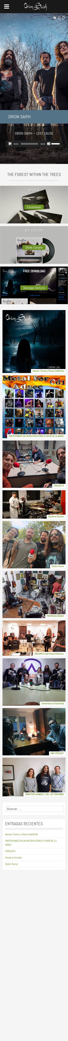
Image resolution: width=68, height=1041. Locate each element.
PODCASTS (10, 851)
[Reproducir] (10, 143)
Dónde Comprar (34, 247)
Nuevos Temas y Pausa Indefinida (21, 834)
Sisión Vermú (11, 864)
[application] (34, 144)
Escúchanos (34, 207)
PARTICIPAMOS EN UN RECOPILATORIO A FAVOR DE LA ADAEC (30, 842)
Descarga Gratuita (34, 288)
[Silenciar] (48, 143)
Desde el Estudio (13, 857)
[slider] (56, 143)
